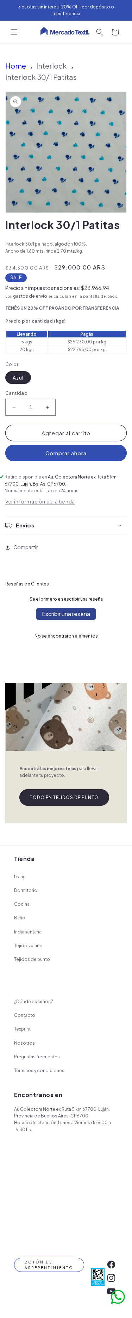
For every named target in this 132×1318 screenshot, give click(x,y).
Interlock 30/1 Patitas (41, 76)
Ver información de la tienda (40, 501)
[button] (14, 32)
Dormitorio (25, 890)
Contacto (24, 1015)
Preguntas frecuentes (37, 1056)
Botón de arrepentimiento (49, 1265)
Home (15, 65)
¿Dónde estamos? (33, 1001)
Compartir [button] (25, 547)
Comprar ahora (66, 453)
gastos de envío (30, 296)
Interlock (51, 65)
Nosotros (24, 1043)
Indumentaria (28, 931)
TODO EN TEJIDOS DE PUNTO (64, 797)
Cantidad (16, 393)
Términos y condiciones (39, 1070)
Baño (19, 917)
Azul (18, 377)
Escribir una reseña (66, 613)
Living (20, 876)
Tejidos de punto (32, 959)
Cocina (22, 904)
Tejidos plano (28, 945)
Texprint (22, 1029)
